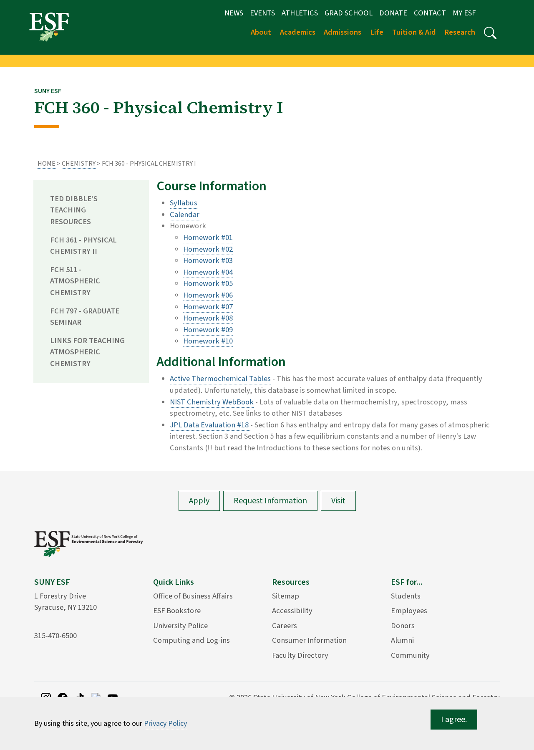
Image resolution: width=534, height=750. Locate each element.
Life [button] (376, 32)
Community (410, 655)
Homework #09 (208, 329)
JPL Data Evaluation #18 (210, 424)
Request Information (270, 501)
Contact (430, 13)
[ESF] (49, 27)
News (233, 13)
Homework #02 (208, 249)
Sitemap (285, 596)
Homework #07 (208, 306)
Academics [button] (297, 32)
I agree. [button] (454, 719)
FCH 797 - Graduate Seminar (84, 317)
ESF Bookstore (177, 610)
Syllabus (183, 202)
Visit (338, 501)
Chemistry (79, 163)
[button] (490, 33)
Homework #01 (208, 237)
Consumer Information (309, 640)
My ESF (464, 13)
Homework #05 (208, 283)
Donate (393, 13)
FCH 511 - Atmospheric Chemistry (75, 281)
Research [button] (459, 32)
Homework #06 (208, 295)
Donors (403, 625)
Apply (199, 501)
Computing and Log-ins (191, 640)
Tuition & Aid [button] (414, 32)
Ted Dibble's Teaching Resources (74, 210)
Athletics (300, 13)
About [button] (261, 32)
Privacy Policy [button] (165, 723)
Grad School (349, 13)
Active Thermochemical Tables (220, 378)
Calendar (184, 214)
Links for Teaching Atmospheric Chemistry (87, 352)
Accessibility (292, 610)
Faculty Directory (300, 655)
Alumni (402, 640)
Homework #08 (208, 318)
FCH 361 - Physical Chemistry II (83, 246)
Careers (284, 625)
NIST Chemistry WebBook (212, 401)
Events (262, 13)
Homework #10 (208, 341)
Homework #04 (208, 272)
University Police (180, 625)
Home (46, 163)
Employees (409, 610)
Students (406, 596)
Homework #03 (208, 260)
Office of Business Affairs (193, 596)
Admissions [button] (342, 32)
